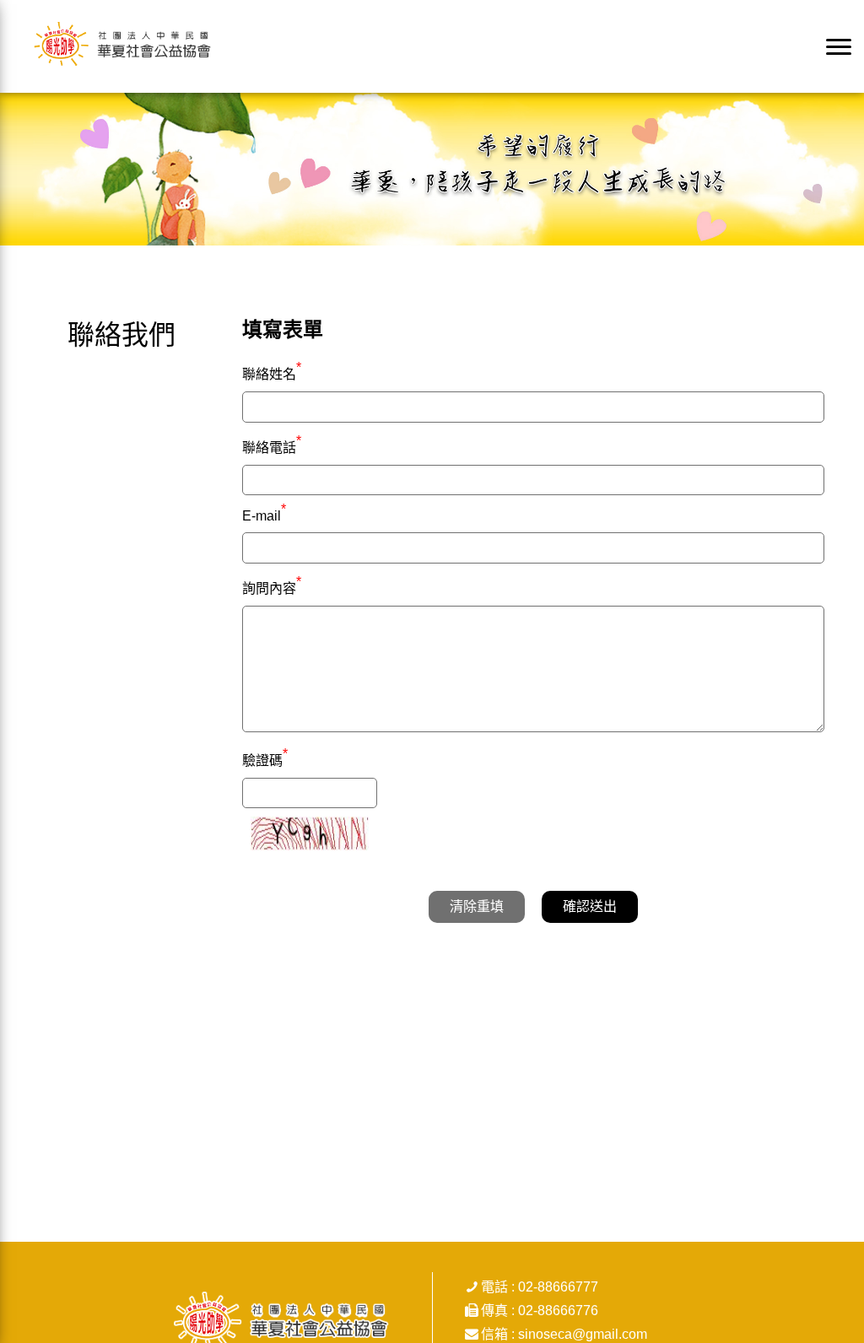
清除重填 (477, 906)
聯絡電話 (271, 445)
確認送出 (590, 906)
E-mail (264, 516)
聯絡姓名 (271, 372)
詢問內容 (271, 586)
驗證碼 (265, 758)
